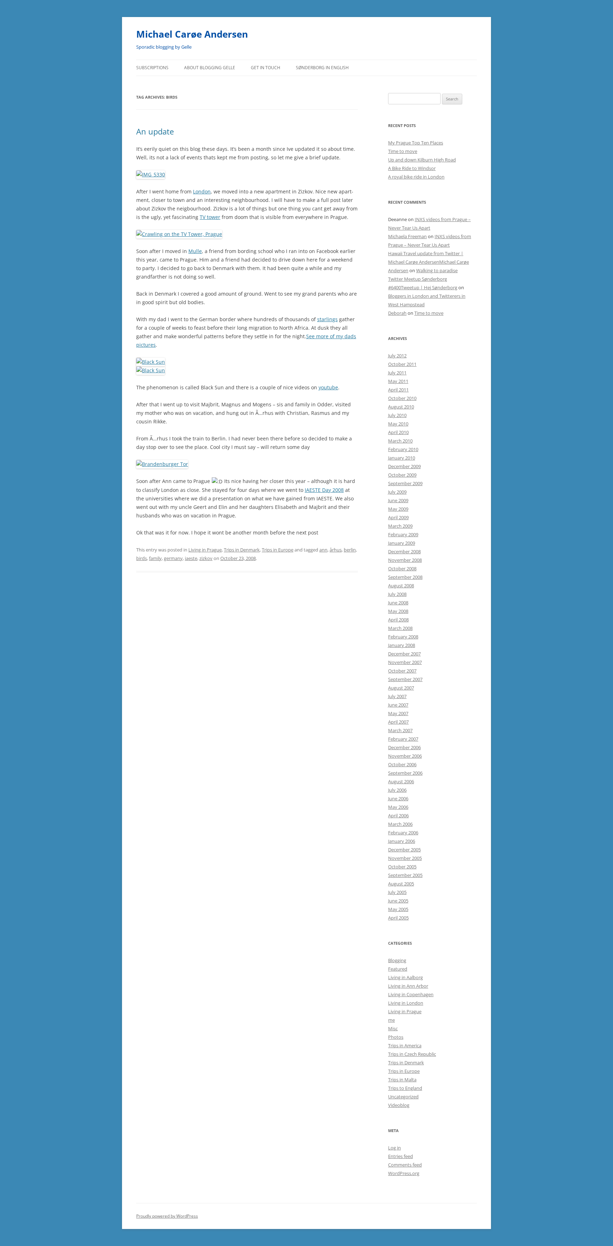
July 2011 (397, 372)
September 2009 (405, 483)
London (202, 191)
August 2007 (401, 688)
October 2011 (402, 364)
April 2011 (398, 389)
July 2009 (397, 492)
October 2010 (402, 398)
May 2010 (398, 424)
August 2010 (401, 407)
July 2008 (397, 594)
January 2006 (401, 841)
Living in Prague (205, 550)
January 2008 (401, 645)
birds (141, 558)
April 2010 (398, 432)
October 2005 (402, 866)
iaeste (191, 558)
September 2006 (405, 773)
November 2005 (405, 858)
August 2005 (401, 883)
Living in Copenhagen (410, 994)
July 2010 (397, 415)
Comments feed (405, 1165)
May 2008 (398, 611)
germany (173, 558)
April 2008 (398, 619)
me (391, 1020)
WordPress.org (403, 1173)
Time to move (402, 151)
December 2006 (404, 747)
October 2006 (402, 764)
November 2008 (405, 560)
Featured (397, 969)
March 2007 (400, 730)
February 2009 (403, 534)
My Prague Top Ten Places (415, 142)
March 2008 (400, 628)
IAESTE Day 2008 (324, 490)
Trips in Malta (402, 1079)
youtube (328, 387)
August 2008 (401, 585)
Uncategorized (403, 1096)
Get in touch (265, 68)
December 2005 (404, 849)
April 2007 (398, 722)
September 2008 (405, 577)
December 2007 (404, 654)
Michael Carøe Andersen (192, 34)
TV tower (210, 217)
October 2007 (402, 671)
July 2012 (397, 355)
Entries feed (400, 1156)
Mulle (195, 251)
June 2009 (398, 500)
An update (155, 131)
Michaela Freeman (407, 236)
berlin (350, 550)
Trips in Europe (277, 550)
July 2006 (397, 790)
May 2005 (398, 909)
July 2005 (397, 892)
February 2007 (403, 739)
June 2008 (398, 602)
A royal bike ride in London (416, 177)
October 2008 (402, 568)
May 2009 (398, 509)
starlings (327, 319)
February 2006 (403, 832)
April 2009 (398, 517)
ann (323, 550)
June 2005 (398, 901)
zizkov (205, 558)
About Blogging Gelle (209, 68)
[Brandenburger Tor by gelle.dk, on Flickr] (162, 464)
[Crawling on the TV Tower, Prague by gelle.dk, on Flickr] (179, 234)
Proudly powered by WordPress (167, 1216)
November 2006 (405, 756)
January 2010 (401, 458)
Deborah (397, 313)
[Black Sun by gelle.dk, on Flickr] (150, 361)
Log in (394, 1148)
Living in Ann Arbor (408, 986)
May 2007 (398, 713)
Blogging (397, 960)
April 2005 (398, 918)
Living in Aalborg (405, 977)
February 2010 (403, 449)
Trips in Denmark (242, 550)
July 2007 (397, 696)
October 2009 (402, 475)
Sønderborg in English (322, 68)
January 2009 (401, 543)
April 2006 (398, 815)
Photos (395, 1037)
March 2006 (400, 824)
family (155, 558)
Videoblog (398, 1105)
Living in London (405, 1003)
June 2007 (398, 705)
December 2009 (404, 466)
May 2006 (398, 807)
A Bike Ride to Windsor (412, 168)
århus (336, 550)
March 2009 (400, 526)
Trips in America (404, 1045)
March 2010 (400, 441)
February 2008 (403, 636)
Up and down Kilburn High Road (422, 160)
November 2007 (405, 662)
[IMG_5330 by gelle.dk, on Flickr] (150, 174)
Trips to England (405, 1088)
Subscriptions (152, 68)
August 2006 (401, 781)
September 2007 (405, 679)
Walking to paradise (437, 270)
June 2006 (398, 798)
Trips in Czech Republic (412, 1054)
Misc (393, 1028)
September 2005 (405, 875)
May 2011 (398, 381)
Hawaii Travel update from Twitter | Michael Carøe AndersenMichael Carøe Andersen (428, 262)
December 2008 (404, 551)
